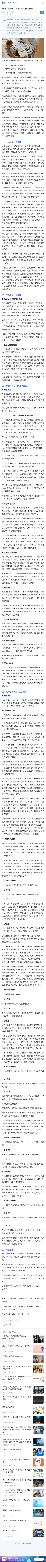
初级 (17, 1320)
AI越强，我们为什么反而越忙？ (14, 1520)
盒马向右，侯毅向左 (10, 1530)
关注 (42, 12)
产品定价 (10, 1320)
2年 (4, 1320)
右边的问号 (11, 12)
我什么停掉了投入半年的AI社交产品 (16, 1346)
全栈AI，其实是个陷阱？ (11, 1449)
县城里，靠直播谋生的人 (11, 1510)
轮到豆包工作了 (8, 1407)
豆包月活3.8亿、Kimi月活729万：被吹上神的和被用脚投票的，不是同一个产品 (17, 1429)
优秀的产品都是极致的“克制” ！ (14, 1356)
